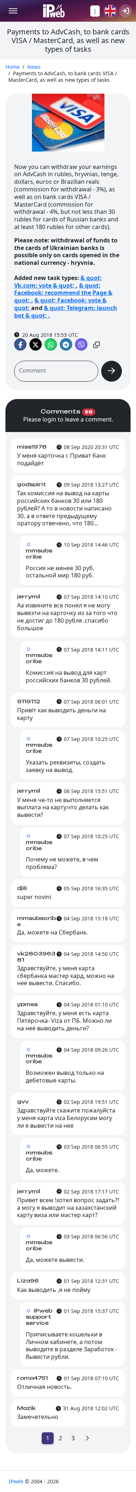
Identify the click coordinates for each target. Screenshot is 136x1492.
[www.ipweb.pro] (53, 10)
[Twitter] (35, 344)
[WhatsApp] (51, 344)
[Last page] (87, 1438)
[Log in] (125, 11)
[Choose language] (110, 11)
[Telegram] (66, 344)
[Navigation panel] (95, 11)
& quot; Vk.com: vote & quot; (58, 281)
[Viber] (81, 344)
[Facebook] (20, 344)
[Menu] (13, 10)
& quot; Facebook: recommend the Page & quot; (63, 293)
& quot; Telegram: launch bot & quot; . (65, 311)
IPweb (17, 1481)
